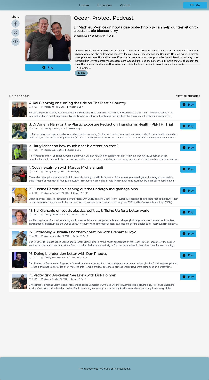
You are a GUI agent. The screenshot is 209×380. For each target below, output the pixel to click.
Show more (85, 67)
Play (50, 67)
